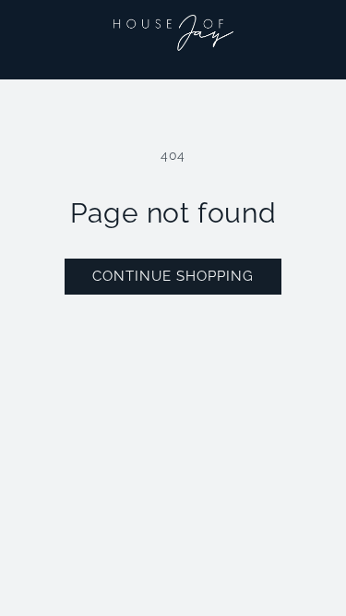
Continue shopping (173, 276)
